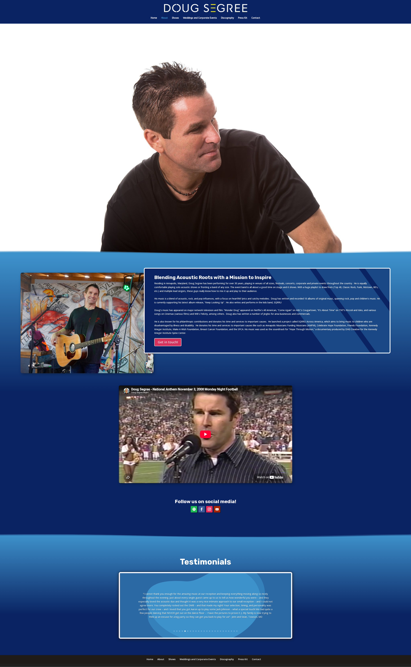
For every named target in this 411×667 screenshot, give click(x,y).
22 (231, 631)
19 (223, 631)
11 (201, 631)
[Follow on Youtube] (217, 509)
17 (217, 631)
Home (154, 18)
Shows (175, 18)
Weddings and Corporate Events (200, 18)
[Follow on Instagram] (209, 509)
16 (215, 631)
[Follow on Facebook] (201, 509)
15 (212, 631)
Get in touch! (168, 342)
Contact (255, 18)
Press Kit (242, 18)
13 (206, 631)
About (164, 18)
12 (204, 631)
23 (234, 631)
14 (209, 631)
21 (228, 631)
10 (198, 631)
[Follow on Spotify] (194, 509)
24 (236, 631)
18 (220, 631)
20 (226, 631)
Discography (227, 18)
